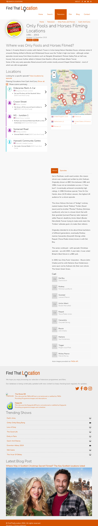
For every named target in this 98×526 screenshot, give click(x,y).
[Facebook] (82, 2)
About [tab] (54, 170)
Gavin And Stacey (13, 441)
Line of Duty (11, 427)
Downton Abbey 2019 (15, 445)
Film (70, 14)
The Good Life (12, 432)
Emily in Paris (12, 436)
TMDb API (74, 361)
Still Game (11, 450)
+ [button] (54, 72)
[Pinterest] (88, 2)
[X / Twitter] (77, 388)
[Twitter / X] (85, 2)
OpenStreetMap (79, 114)
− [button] (54, 76)
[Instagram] (90, 2)
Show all (41, 81)
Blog (78, 14)
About (77, 2)
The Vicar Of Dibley (14, 454)
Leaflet (71, 114)
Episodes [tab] (63, 170)
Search (50, 14)
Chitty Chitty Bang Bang (16, 423)
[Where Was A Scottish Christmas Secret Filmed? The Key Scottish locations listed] (49, 492)
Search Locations (15, 2)
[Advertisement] (27, 160)
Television (61, 14)
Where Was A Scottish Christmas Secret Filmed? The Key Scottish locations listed (45, 465)
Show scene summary (18, 84)
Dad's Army (11, 418)
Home (40, 14)
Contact (87, 14)
